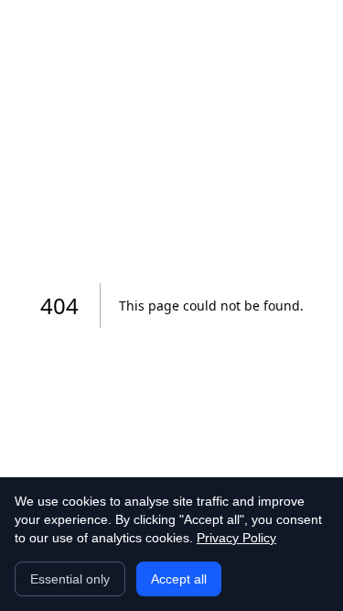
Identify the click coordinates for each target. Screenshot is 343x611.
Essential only (70, 579)
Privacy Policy (236, 537)
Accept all (179, 579)
